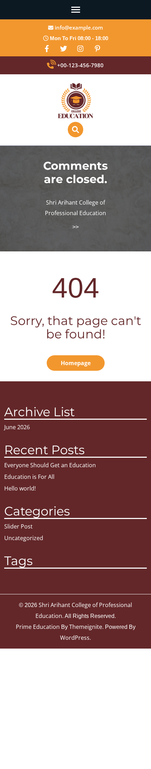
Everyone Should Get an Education (50, 465)
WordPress (75, 638)
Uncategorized (23, 538)
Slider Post (18, 526)
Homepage (76, 363)
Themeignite (85, 627)
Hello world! (20, 488)
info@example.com (78, 27)
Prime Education (38, 627)
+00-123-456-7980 (80, 65)
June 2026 (17, 427)
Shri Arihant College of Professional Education (75, 208)
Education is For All (29, 477)
